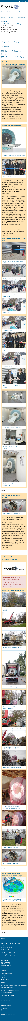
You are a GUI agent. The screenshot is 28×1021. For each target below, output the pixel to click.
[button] (14, 568)
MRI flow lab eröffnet (9, 26)
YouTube (5, 1010)
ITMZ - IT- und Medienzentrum (8, 997)
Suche (11, 17)
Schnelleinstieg (21, 17)
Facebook (5, 1008)
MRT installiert (7, 27)
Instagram (5, 1011)
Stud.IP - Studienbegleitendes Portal (10, 990)
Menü (3, 17)
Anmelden (23, 1)
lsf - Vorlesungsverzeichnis (7, 992)
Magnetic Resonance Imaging (10, 42)
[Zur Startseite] (14, 6)
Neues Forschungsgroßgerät (11, 29)
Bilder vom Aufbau (8, 33)
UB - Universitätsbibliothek (8, 995)
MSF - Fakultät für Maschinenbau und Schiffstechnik (14, 985)
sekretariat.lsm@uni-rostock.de (10, 955)
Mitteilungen (5, 46)
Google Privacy (7, 586)
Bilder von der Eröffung (9, 31)
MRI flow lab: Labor (7, 37)
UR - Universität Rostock (7, 987)
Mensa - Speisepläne (6, 1000)
